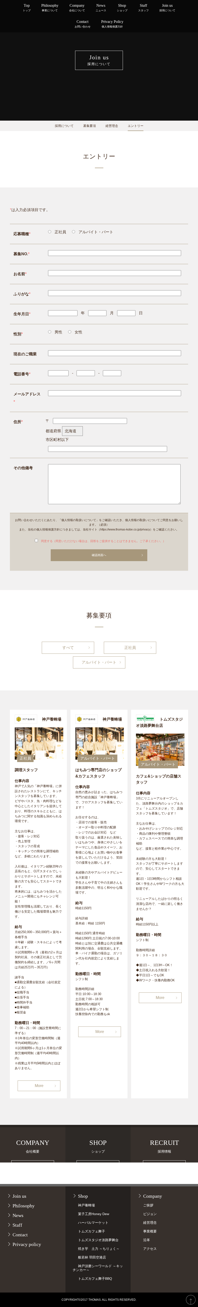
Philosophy (49, 7)
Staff (143, 7)
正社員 (130, 648)
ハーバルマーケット (93, 1222)
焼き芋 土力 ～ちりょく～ (99, 1249)
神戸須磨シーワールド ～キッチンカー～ (98, 1268)
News (101, 7)
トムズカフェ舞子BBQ (95, 1278)
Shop (122, 7)
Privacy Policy (112, 24)
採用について (64, 126)
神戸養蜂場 (86, 1205)
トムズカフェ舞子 (91, 1231)
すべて (68, 648)
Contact (83, 24)
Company (77, 7)
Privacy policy (27, 1244)
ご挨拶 (148, 1205)
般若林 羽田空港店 (92, 1257)
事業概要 (150, 1231)
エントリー (135, 126)
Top (27, 7)
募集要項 (89, 126)
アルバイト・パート (99, 662)
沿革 (146, 1240)
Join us (167, 7)
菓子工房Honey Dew (93, 1214)
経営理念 (112, 126)
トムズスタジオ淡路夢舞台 (98, 1240)
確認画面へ (99, 555)
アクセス (150, 1249)
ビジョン (150, 1214)
